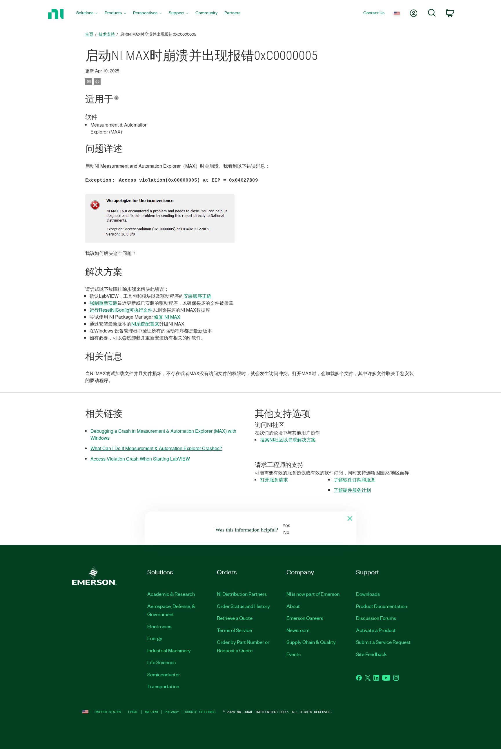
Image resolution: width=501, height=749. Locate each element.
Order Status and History (243, 606)
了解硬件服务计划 (352, 490)
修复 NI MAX (166, 316)
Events (293, 654)
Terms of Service (234, 630)
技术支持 (107, 34)
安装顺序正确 (197, 296)
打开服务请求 (274, 479)
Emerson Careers (304, 618)
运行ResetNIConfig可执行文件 (121, 309)
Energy (154, 638)
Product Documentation (381, 606)
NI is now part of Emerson (313, 594)
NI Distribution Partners (242, 594)
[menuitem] (87, 14)
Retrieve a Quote (235, 618)
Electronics (159, 626)
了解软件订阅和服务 (354, 479)
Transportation (163, 686)
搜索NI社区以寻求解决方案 (288, 439)
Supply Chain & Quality (311, 642)
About (293, 606)
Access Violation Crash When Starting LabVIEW (140, 458)
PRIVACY (172, 711)
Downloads (368, 594)
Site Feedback (371, 654)
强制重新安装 (103, 302)
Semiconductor (163, 674)
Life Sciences (161, 662)
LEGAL (133, 711)
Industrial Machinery (169, 650)
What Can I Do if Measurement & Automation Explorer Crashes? (156, 448)
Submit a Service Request (383, 642)
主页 (89, 34)
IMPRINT (151, 711)
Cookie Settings (200, 711)
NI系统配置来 (145, 323)
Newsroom (297, 630)
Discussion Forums (376, 618)
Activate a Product (376, 630)
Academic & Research (171, 594)
